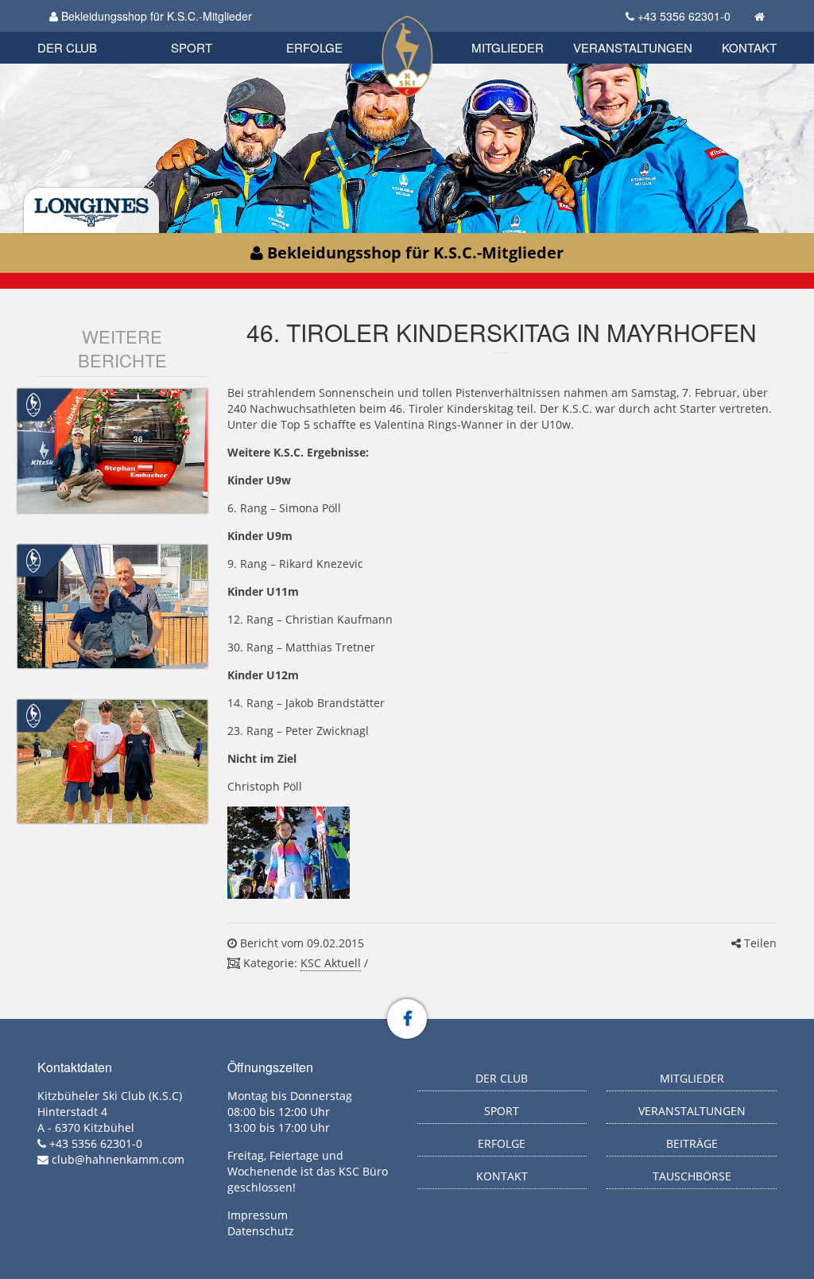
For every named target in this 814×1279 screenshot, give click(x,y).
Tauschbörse (692, 1176)
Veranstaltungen (632, 47)
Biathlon (94, 29)
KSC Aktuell (330, 962)
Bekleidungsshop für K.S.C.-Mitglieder (155, 16)
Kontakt (749, 47)
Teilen (759, 943)
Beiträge (692, 1143)
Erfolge (314, 47)
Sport (191, 47)
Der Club (67, 47)
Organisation (83, 31)
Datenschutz (260, 1230)
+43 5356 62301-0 (684, 16)
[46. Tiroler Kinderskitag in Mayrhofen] (288, 852)
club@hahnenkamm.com (118, 1159)
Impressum (257, 1215)
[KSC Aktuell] (33, 403)
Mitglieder (507, 47)
